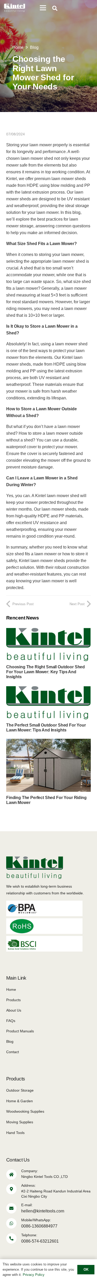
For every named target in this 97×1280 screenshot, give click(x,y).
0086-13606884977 (39, 1226)
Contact (12, 1052)
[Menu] (42, 7)
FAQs (10, 1021)
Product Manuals (20, 1031)
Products (13, 1000)
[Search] (55, 8)
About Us (13, 1010)
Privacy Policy (33, 1275)
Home (11, 989)
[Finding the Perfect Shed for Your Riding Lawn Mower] (48, 742)
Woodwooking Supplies (25, 1111)
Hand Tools (15, 1133)
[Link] (14, 8)
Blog (9, 1041)
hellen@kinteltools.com (42, 1211)
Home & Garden (19, 1101)
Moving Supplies (19, 1122)
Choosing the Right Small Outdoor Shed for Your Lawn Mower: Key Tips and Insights (45, 672)
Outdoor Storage (20, 1090)
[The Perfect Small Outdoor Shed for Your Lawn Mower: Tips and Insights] (48, 689)
